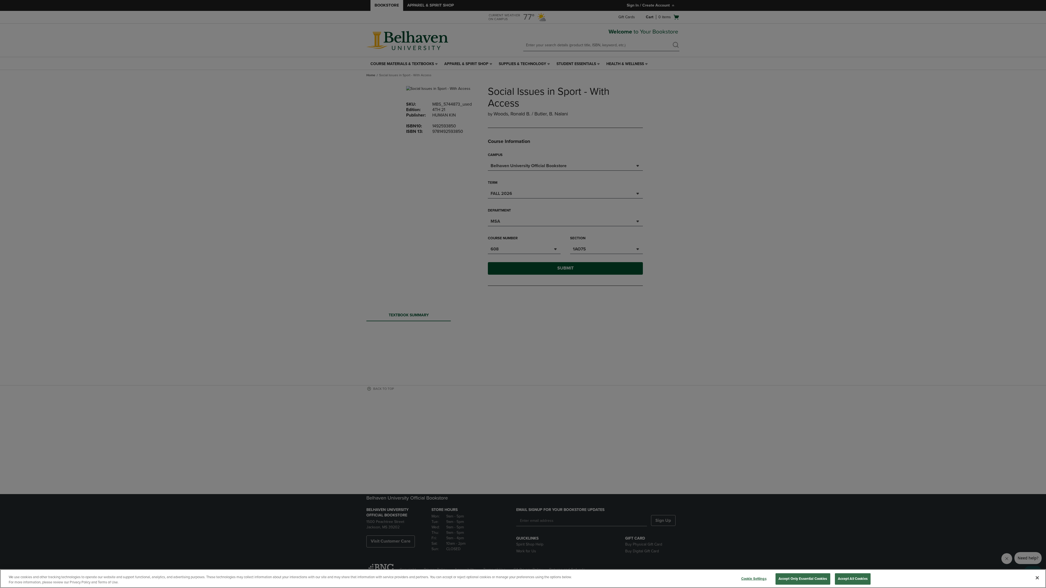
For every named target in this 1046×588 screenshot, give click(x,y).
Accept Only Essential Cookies (803, 579)
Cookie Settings (754, 579)
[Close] (1037, 578)
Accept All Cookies (853, 579)
